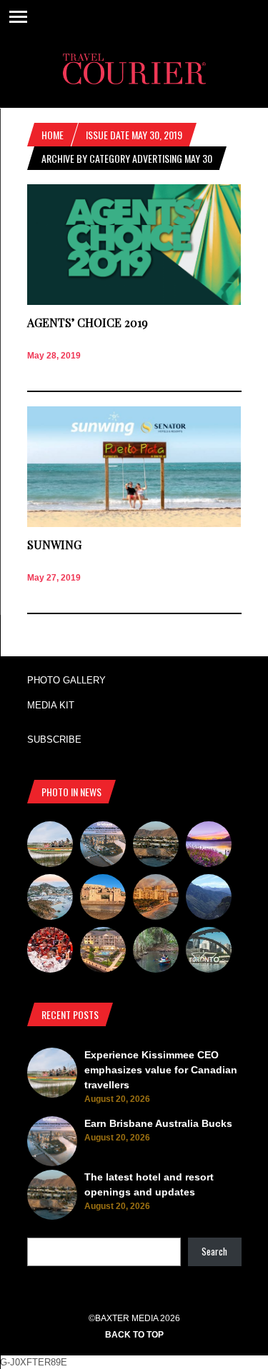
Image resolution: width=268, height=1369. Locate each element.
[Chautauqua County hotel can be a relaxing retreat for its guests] (103, 952)
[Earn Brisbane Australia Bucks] (103, 846)
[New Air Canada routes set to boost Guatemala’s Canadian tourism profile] (209, 846)
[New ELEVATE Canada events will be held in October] (209, 952)
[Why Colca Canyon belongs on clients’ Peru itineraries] (209, 899)
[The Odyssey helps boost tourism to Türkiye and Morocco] (103, 899)
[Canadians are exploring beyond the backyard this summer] (156, 952)
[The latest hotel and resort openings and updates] (156, 846)
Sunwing (54, 544)
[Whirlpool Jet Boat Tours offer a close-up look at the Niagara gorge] (50, 952)
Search (214, 1251)
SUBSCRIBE (54, 739)
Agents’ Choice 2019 (87, 322)
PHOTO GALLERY (66, 680)
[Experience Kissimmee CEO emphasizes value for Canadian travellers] (50, 846)
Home (52, 134)
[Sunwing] (134, 523)
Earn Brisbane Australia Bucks (158, 1123)
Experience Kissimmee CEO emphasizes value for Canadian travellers (160, 1069)
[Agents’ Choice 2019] (134, 301)
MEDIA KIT (50, 705)
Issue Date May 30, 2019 (134, 134)
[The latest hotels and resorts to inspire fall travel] (156, 899)
